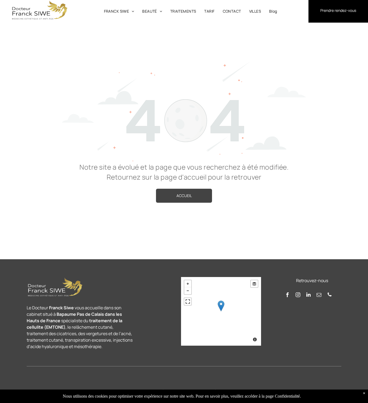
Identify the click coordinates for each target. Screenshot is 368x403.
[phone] (329, 295)
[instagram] (298, 295)
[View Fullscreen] (187, 301)
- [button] (187, 290)
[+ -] (221, 311)
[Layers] (254, 283)
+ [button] (187, 283)
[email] (319, 295)
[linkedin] (308, 295)
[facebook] (287, 295)
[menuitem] (119, 11)
